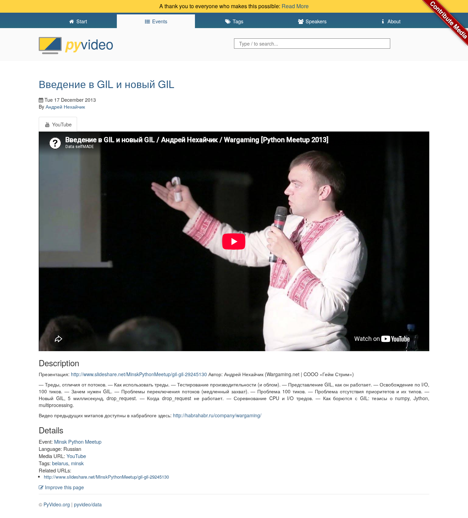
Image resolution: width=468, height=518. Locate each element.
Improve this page (64, 487)
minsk (77, 463)
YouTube (76, 455)
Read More (295, 6)
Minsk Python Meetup (77, 441)
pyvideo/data (88, 504)
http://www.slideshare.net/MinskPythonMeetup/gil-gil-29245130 (139, 374)
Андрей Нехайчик (65, 106)
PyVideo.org (57, 504)
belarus (60, 463)
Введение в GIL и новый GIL (106, 83)
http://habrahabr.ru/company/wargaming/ (217, 415)
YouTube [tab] (61, 124)
